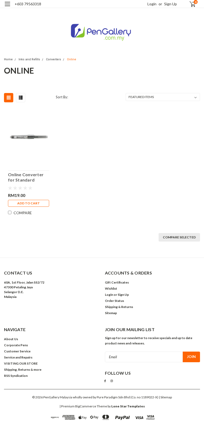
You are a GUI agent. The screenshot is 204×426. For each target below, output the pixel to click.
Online (71, 59)
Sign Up (170, 4)
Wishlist (111, 288)
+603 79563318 (28, 4)
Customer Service (17, 351)
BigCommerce (85, 406)
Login (151, 4)
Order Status (114, 301)
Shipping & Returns (119, 307)
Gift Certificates (117, 282)
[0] (190, 4)
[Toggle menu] (7, 7)
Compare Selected (179, 237)
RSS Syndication (16, 376)
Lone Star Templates (128, 406)
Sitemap (111, 313)
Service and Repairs (18, 357)
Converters (53, 59)
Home (8, 59)
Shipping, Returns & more (22, 370)
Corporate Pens (16, 345)
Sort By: (62, 97)
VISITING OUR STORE (21, 363)
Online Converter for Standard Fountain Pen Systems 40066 (26, 177)
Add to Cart (28, 203)
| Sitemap (165, 397)
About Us (11, 339)
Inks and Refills (29, 59)
